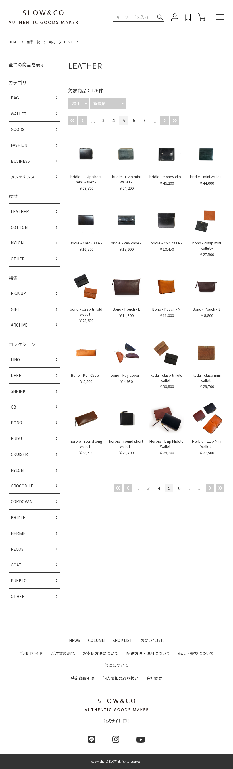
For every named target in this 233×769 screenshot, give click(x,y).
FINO (15, 359)
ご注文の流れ (63, 653)
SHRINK (18, 391)
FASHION (19, 145)
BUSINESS (20, 161)
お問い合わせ (152, 640)
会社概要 (154, 678)
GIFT (15, 309)
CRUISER (19, 454)
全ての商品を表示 (27, 64)
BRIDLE (18, 517)
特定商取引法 (83, 678)
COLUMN (96, 640)
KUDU (16, 438)
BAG (15, 98)
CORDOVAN (21, 501)
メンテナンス (23, 176)
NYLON (17, 243)
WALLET (19, 114)
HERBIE (18, 533)
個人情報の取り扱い (120, 678)
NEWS (74, 640)
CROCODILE (22, 486)
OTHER (18, 259)
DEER (16, 375)
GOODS (17, 129)
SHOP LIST (122, 640)
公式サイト (112, 720)
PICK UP (18, 293)
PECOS (17, 549)
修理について (116, 665)
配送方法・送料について (148, 653)
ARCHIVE (19, 325)
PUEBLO (19, 580)
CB (13, 407)
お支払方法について (100, 653)
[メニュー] (220, 17)
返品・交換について (196, 653)
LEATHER (20, 211)
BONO (16, 422)
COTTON (19, 227)
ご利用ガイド (31, 653)
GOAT (16, 565)
